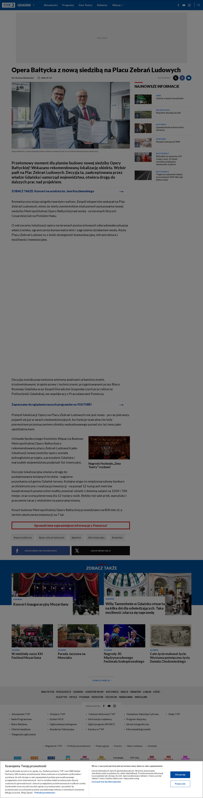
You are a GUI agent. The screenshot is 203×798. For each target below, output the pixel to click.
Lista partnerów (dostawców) (106, 781)
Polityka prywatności (44, 792)
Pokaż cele (180, 783)
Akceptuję (180, 774)
